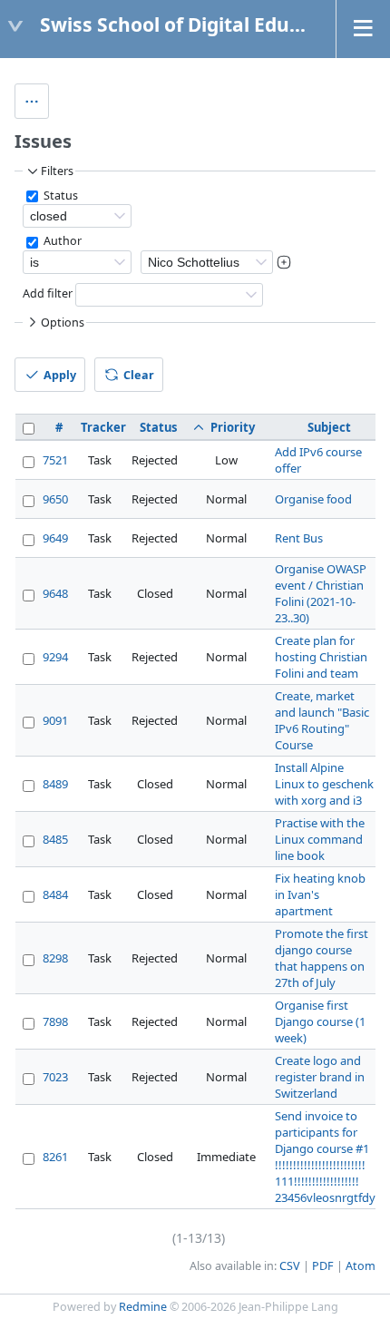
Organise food (313, 499)
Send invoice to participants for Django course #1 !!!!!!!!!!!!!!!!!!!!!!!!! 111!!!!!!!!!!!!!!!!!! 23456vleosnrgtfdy (325, 1157)
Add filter (48, 293)
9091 (55, 720)
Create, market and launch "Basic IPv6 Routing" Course (322, 720)
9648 (55, 593)
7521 (55, 460)
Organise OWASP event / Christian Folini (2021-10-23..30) (320, 593)
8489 (55, 784)
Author (61, 241)
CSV (289, 1266)
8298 (55, 958)
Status (59, 195)
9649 (55, 538)
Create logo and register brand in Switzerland (320, 1076)
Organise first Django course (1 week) (320, 1021)
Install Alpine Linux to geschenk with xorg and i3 (324, 783)
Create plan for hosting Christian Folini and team (321, 656)
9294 (55, 657)
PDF (323, 1266)
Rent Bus (299, 538)
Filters (57, 171)
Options (62, 322)
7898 (55, 1021)
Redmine (143, 1306)
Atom (360, 1266)
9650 (55, 499)
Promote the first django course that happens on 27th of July (321, 958)
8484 (55, 894)
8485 (55, 839)
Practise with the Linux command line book (320, 839)
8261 (55, 1156)
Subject (329, 427)
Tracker (103, 427)
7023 (55, 1077)
